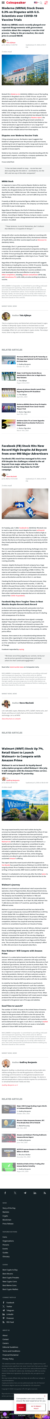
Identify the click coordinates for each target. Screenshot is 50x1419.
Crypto (5, 1216)
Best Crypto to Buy (10, 1270)
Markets (6, 1212)
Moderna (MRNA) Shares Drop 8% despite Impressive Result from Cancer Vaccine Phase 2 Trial (31, 406)
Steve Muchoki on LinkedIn (11, 719)
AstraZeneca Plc (10, 277)
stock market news (16, 667)
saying (21, 649)
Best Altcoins (8, 1273)
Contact (6, 1339)
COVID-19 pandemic (18, 596)
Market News (7, 306)
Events (5, 1248)
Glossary (6, 1256)
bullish (45, 1022)
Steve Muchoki (11, 476)
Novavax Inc (42, 240)
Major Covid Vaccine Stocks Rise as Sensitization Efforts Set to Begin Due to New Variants (31, 375)
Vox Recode (6, 865)
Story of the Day (9, 1208)
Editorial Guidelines (10, 1347)
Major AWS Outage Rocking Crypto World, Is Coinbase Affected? (32, 1107)
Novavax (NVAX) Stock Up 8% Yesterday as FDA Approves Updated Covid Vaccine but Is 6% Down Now (32, 359)
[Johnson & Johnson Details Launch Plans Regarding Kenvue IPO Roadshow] (9, 393)
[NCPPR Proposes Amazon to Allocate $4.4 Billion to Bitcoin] (9, 1153)
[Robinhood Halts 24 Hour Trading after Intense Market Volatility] (9, 1167)
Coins (5, 1237)
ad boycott (41, 530)
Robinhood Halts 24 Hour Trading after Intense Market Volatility (31, 1165)
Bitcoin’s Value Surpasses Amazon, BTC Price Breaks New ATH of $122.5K (30, 1121)
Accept (21, 1407)
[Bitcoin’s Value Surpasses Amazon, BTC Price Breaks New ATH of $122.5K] (9, 1124)
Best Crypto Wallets (10, 1289)
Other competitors (8, 275)
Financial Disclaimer (11, 1355)
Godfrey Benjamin (25, 364)
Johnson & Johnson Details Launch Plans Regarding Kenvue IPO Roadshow (31, 390)
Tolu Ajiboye (10, 43)
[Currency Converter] (46, 3)
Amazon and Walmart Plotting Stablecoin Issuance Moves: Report (32, 1136)
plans (44, 874)
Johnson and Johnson (30, 275)
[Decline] (44, 1396)
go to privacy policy (36, 1407)
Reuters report (36, 117)
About (5, 1335)
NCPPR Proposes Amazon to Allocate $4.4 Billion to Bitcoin (31, 1150)
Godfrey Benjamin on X (10, 1085)
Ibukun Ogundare (25, 412)
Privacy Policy (8, 1359)
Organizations (8, 1241)
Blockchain (7, 1220)
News (15, 306)
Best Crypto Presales (11, 1277)
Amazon (12, 858)
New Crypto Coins (10, 1281)
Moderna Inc (15, 94)
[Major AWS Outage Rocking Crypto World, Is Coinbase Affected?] (9, 1110)
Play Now (38, 1414)
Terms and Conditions (11, 1351)
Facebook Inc (24, 528)
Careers (6, 1343)
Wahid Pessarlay (24, 1126)
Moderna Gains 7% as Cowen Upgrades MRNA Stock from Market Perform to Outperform (30, 423)
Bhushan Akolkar (24, 1155)
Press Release (8, 1223)
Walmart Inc (6, 842)
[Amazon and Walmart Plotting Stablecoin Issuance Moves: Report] (9, 1139)
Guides (5, 1252)
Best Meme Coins (10, 1285)
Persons (6, 1245)
